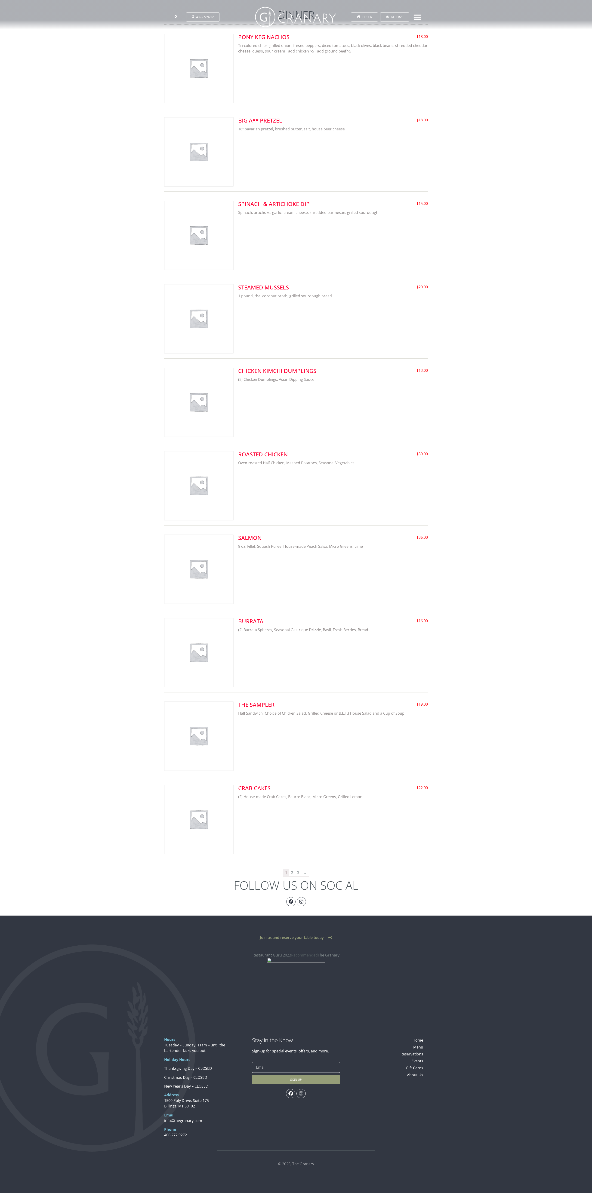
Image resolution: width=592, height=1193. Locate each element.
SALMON (250, 537)
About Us (415, 1074)
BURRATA (250, 621)
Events (417, 1061)
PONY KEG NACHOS (264, 37)
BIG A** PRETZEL (260, 120)
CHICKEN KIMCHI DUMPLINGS (277, 371)
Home (418, 1040)
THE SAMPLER (256, 704)
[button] (417, 17)
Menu (418, 1047)
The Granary (328, 955)
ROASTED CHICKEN (263, 454)
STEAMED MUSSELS (263, 287)
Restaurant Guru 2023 (272, 955)
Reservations (412, 1054)
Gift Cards (414, 1067)
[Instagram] (301, 901)
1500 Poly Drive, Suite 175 (186, 1100)
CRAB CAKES (254, 788)
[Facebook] (291, 901)
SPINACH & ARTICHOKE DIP (274, 204)
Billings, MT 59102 (179, 1106)
